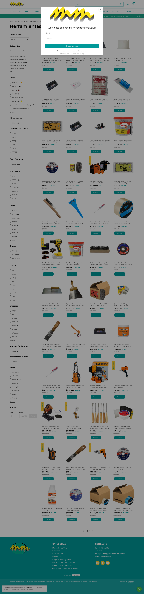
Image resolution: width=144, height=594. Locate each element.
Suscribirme (72, 46)
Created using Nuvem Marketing (72, 53)
